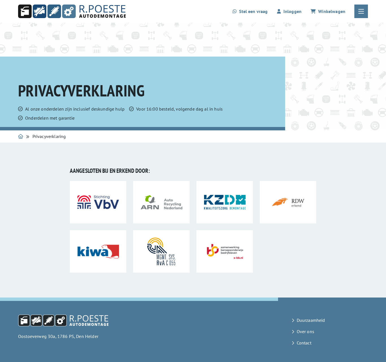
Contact (304, 343)
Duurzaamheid (311, 320)
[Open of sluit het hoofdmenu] (361, 11)
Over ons (305, 331)
